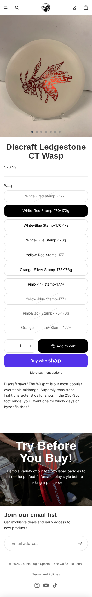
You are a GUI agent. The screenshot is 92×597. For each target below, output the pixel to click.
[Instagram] (37, 585)
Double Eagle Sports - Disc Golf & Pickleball (51, 564)
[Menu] (6, 7)
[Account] (74, 7)
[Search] (16, 7)
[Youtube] (46, 585)
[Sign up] (80, 543)
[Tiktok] (55, 585)
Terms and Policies (46, 574)
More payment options (46, 372)
